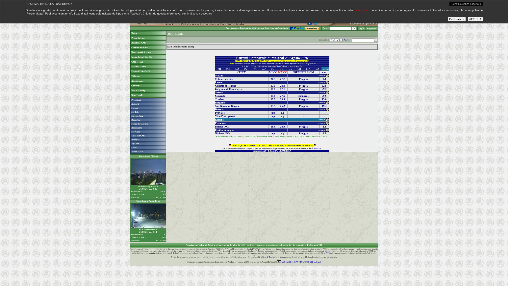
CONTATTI (286, 262)
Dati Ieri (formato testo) (180, 46)
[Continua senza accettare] (466, 3)
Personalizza (456, 19)
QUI (327, 253)
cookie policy (361, 10)
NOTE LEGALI (314, 262)
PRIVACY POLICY (299, 262)
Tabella (179, 34)
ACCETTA (475, 19)
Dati (170, 34)
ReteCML (317, 149)
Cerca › (347, 40)
